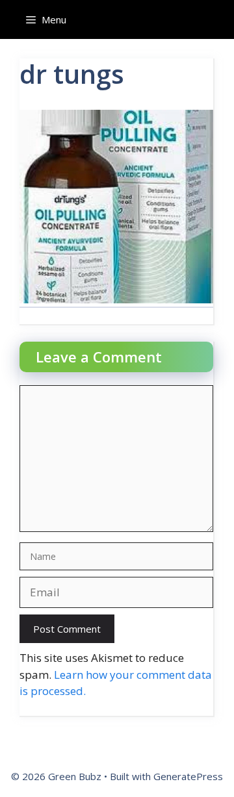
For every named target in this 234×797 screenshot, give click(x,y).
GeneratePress (188, 776)
